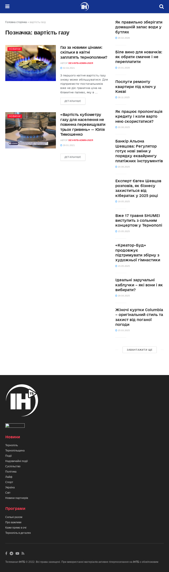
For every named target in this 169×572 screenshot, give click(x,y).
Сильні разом (13, 517)
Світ (8, 492)
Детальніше (72, 101)
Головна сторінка (16, 22)
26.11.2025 (123, 97)
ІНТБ (22, 561)
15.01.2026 (123, 68)
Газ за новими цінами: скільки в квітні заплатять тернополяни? (83, 52)
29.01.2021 (68, 145)
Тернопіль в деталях (18, 532)
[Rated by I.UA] (15, 426)
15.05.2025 (123, 231)
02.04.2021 (68, 68)
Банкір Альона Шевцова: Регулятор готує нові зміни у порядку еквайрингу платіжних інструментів (139, 151)
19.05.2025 (123, 201)
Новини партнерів (16, 498)
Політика (11, 471)
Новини (15, 49)
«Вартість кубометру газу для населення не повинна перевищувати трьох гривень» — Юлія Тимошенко (82, 124)
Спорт (9, 482)
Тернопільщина (15, 450)
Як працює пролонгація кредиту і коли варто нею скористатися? (138, 116)
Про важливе (13, 522)
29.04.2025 (123, 295)
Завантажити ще (139, 349)
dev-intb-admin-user (80, 63)
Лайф (8, 476)
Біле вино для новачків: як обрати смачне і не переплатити (138, 57)
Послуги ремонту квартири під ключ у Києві (135, 86)
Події (8, 455)
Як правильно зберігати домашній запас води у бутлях (138, 27)
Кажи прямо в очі (15, 527)
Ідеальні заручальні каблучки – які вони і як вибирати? (139, 285)
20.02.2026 (123, 38)
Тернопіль (11, 445)
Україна (10, 487)
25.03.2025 (123, 330)
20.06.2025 (123, 127)
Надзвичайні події (16, 461)
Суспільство (12, 466)
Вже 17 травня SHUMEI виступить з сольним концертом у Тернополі (138, 220)
